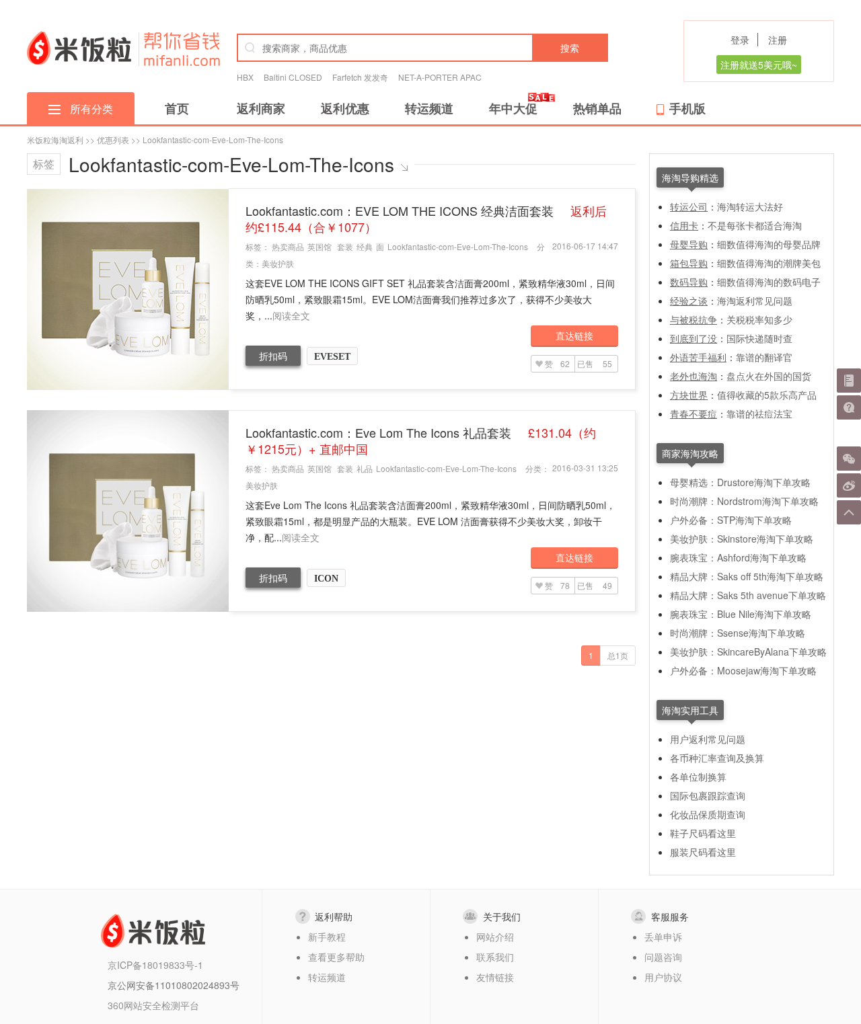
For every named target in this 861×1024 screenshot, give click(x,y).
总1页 (617, 655)
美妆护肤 (278, 263)
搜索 (569, 47)
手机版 (687, 108)
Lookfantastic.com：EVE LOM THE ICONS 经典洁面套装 (426, 218)
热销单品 (597, 108)
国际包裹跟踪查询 (707, 795)
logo (79, 48)
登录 (740, 39)
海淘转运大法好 (750, 206)
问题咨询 (663, 956)
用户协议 (663, 977)
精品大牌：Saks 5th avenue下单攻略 (748, 595)
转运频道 (429, 108)
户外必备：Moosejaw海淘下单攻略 (743, 670)
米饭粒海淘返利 (55, 139)
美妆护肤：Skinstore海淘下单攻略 (741, 538)
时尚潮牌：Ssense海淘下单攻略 (737, 632)
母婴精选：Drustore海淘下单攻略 (740, 482)
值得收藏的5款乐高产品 (767, 394)
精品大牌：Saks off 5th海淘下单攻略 (746, 576)
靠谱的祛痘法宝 (759, 413)
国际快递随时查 (759, 338)
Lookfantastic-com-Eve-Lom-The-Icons (457, 246)
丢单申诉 (663, 936)
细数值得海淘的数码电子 (769, 281)
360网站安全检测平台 (153, 1005)
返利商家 (261, 108)
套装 (345, 246)
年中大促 (513, 108)
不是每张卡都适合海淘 (755, 225)
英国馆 (319, 246)
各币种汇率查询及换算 (717, 757)
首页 (177, 108)
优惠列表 (113, 139)
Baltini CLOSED (293, 77)
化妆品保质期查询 (707, 814)
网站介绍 (495, 936)
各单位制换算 (698, 776)
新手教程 (327, 936)
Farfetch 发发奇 (360, 77)
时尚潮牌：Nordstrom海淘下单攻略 (744, 501)
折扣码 (273, 355)
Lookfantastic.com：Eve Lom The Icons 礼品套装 (421, 440)
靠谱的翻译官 (764, 357)
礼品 (365, 468)
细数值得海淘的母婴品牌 (769, 244)
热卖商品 (288, 246)
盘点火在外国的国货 (768, 376)
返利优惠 (345, 108)
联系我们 (495, 956)
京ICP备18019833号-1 (155, 965)
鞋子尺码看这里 (703, 833)
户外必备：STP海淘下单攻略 (731, 519)
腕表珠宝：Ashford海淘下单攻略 (738, 557)
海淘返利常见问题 (754, 300)
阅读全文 (291, 315)
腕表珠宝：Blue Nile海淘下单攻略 (740, 614)
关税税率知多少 (759, 319)
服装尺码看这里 (703, 852)
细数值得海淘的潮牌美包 (769, 263)
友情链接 (495, 977)
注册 (777, 39)
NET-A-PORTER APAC (440, 77)
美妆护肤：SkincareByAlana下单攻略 (748, 651)
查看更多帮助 (336, 956)
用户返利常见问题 (707, 739)
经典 (365, 246)
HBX (245, 77)
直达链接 (574, 335)
